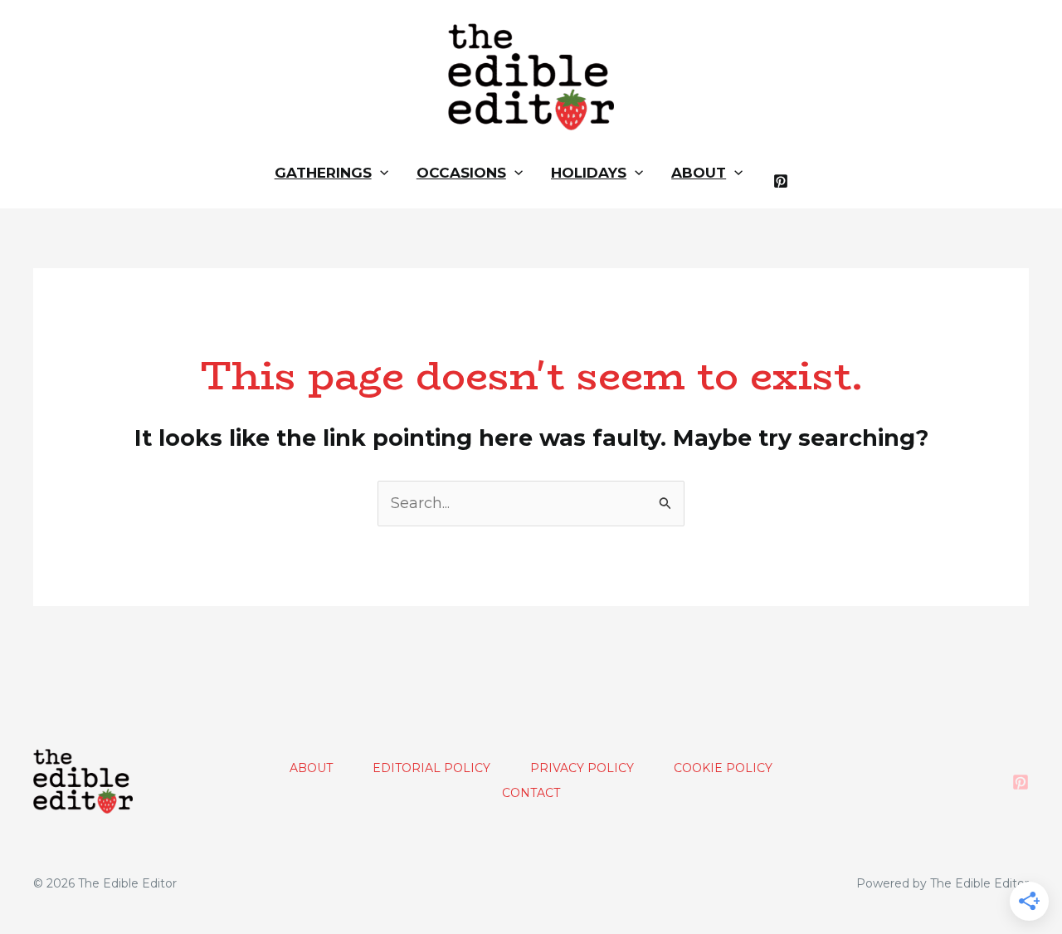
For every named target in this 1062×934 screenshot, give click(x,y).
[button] (380, 173)
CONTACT (531, 792)
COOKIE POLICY (723, 767)
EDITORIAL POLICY (431, 767)
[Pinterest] (780, 181)
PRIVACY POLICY (582, 767)
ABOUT (311, 767)
